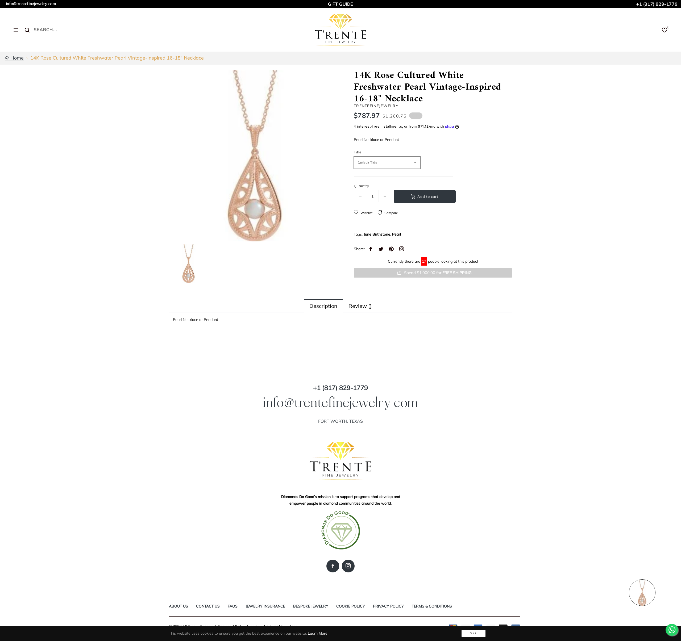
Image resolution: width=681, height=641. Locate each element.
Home (16, 58)
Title (357, 152)
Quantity (361, 186)
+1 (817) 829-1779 (657, 4)
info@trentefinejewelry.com (31, 4)
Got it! (473, 633)
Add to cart (427, 196)
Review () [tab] (360, 306)
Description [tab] (323, 306)
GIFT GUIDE (340, 4)
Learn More (317, 633)
